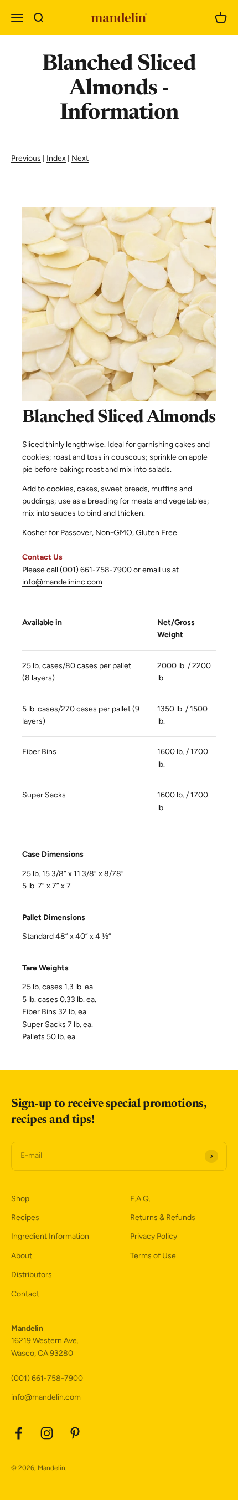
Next (80, 158)
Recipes (25, 1217)
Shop (20, 1198)
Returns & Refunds (162, 1217)
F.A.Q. (140, 1198)
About (21, 1255)
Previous (26, 158)
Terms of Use (153, 1255)
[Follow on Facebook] (18, 1433)
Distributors (31, 1274)
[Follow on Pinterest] (75, 1433)
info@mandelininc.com (62, 582)
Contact (25, 1294)
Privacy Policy (153, 1236)
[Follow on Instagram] (46, 1433)
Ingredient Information (50, 1236)
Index (56, 158)
